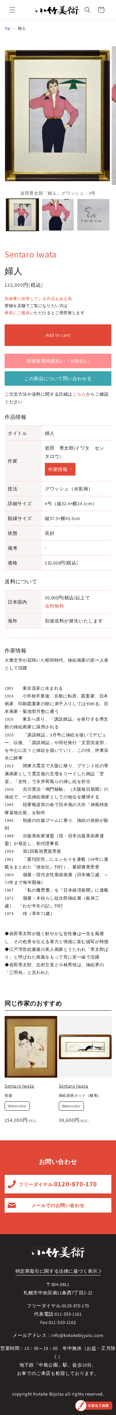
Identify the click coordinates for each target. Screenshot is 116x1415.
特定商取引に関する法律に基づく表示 (56, 1271)
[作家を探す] (93, 1405)
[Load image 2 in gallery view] (58, 215)
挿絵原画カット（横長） (80, 1095)
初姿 (8, 1095)
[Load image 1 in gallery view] (22, 215)
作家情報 (57, 469)
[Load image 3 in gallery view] (93, 215)
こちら (79, 394)
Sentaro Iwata (31, 254)
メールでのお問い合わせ (58, 1205)
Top (8, 28)
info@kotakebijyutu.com (77, 1335)
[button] (12, 10)
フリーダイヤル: (58, 1184)
